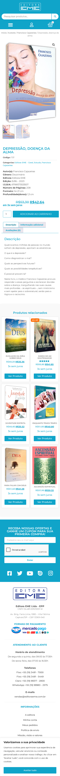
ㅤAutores (12, 33)
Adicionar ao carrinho (36, 214)
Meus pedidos (30, 725)
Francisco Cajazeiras (26, 33)
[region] (30, 757)
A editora (30, 714)
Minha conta (30, 720)
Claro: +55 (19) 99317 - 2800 (30, 680)
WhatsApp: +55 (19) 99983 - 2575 (30, 685)
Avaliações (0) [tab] (13, 230)
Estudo (37, 162)
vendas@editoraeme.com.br (30, 696)
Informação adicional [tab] (31, 224)
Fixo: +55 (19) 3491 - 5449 (30, 676)
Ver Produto (15, 376)
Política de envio (30, 730)
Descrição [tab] (11, 224)
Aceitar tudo (30, 770)
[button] (10, 24)
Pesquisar (55, 16)
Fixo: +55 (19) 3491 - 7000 (30, 672)
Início (4, 33)
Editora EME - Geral (24, 162)
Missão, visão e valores (30, 735)
